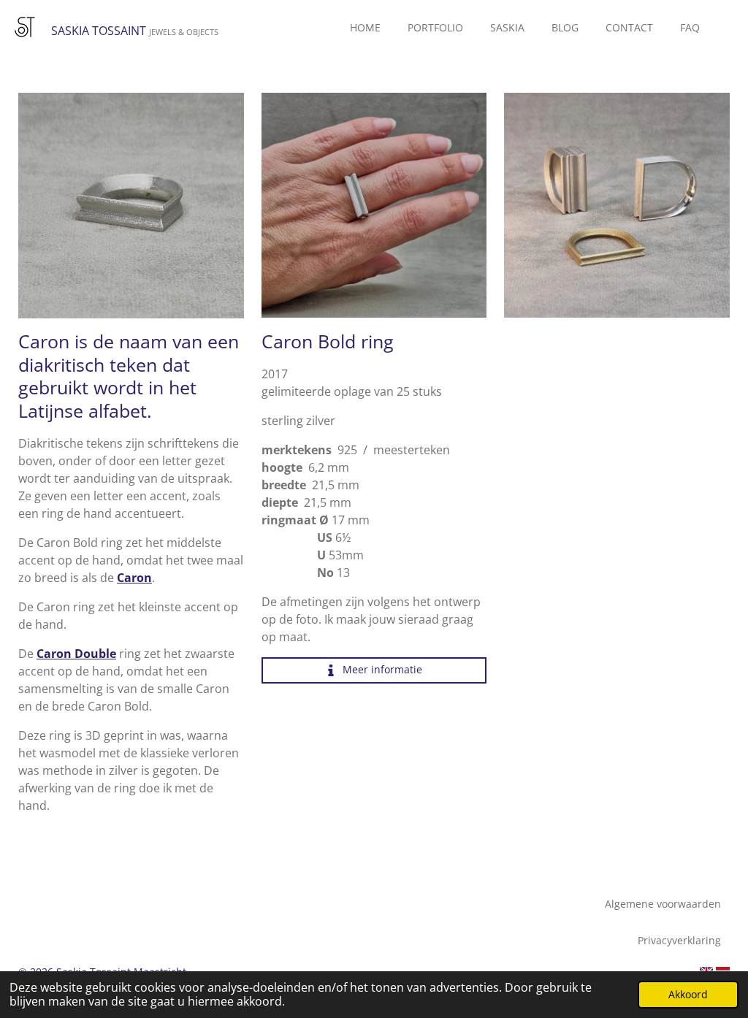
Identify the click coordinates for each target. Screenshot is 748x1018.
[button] (231, 106)
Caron (134, 578)
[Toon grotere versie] (374, 205)
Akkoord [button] (688, 994)
